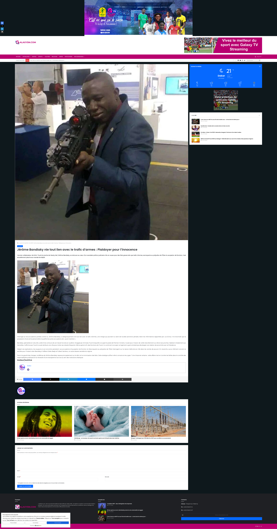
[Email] (28, 370)
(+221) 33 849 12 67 (188, 510)
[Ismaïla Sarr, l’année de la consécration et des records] (196, 128)
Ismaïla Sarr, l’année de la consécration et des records (215, 126)
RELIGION (54, 56)
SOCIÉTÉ (31, 243)
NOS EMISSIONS (78, 56)
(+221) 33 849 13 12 (188, 507)
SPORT (40, 56)
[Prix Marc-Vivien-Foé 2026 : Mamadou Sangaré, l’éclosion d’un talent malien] (196, 134)
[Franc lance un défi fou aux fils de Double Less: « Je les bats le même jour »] (196, 121)
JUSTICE (34, 56)
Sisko (29, 366)
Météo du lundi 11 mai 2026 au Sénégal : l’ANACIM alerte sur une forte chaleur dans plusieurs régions (227, 138)
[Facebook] (32, 379)
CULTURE (47, 56)
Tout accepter (57, 522)
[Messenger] (86, 379)
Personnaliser (13, 522)
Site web (107, 476)
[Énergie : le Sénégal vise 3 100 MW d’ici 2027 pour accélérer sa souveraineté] (158, 421)
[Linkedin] (68, 379)
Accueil (20, 243)
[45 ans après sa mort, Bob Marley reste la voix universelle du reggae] (44, 421)
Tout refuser (35, 522)
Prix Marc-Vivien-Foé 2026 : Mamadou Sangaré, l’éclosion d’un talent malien (221, 132)
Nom (18, 470)
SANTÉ (61, 56)
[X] (50, 379)
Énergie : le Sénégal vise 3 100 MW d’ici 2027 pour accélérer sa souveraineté (151, 438)
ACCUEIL (18, 56)
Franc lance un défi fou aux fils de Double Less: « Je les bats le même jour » (220, 119)
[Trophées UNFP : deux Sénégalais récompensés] (102, 505)
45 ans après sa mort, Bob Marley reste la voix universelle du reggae (35, 438)
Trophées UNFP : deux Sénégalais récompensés (119, 503)
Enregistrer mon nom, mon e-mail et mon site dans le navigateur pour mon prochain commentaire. (41, 483)
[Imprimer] (122, 379)
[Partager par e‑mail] (104, 379)
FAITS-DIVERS (68, 56)
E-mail (19, 476)
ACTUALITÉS (26, 56)
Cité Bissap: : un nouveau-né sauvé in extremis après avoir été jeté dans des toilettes (49, 60)
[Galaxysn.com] (26, 42)
